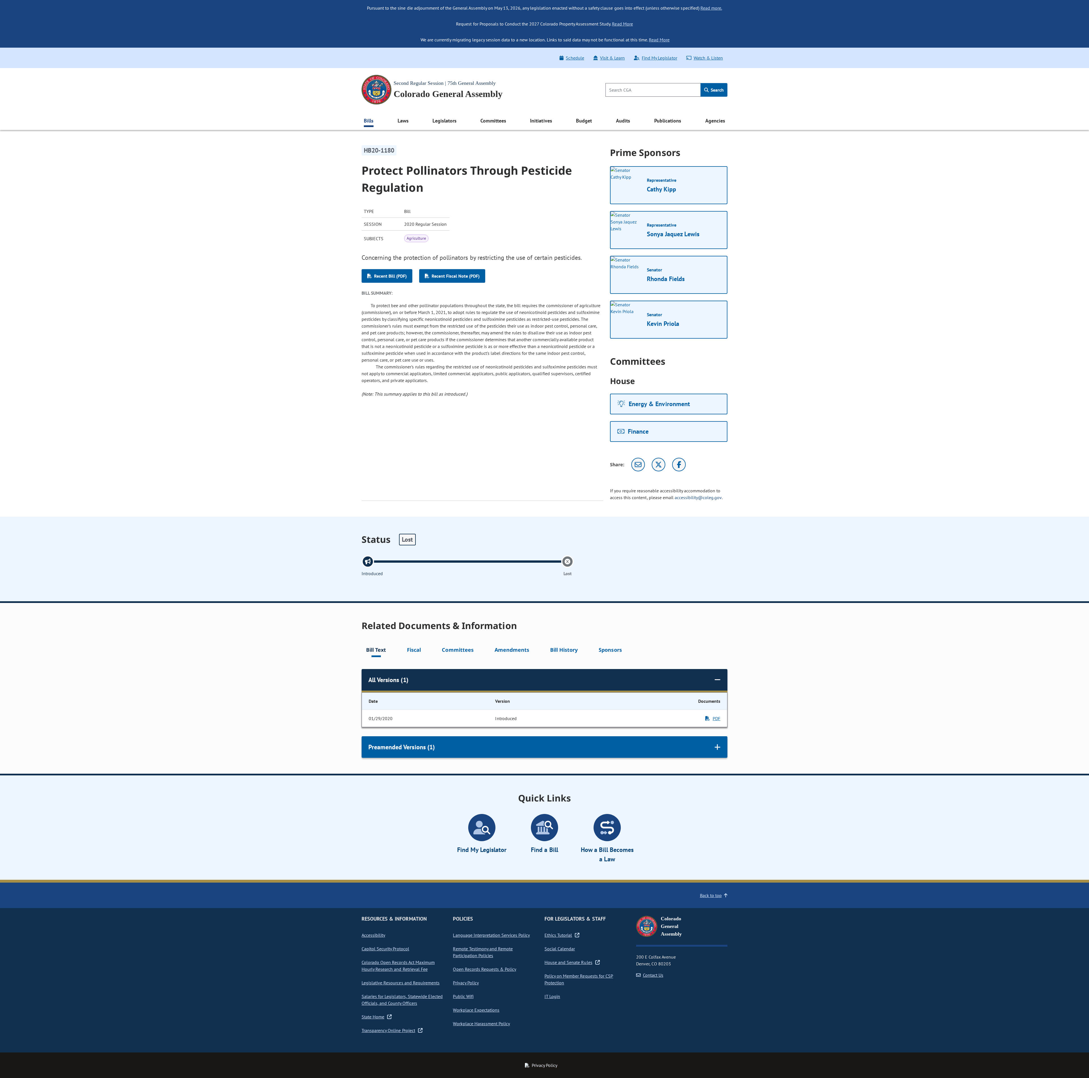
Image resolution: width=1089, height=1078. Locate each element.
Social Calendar (559, 949)
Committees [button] (493, 120)
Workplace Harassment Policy (481, 1023)
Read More (622, 24)
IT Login (552, 996)
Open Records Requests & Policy (484, 969)
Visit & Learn (612, 58)
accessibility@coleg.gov (698, 497)
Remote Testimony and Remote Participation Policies (483, 952)
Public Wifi (463, 996)
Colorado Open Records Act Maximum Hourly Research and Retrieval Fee (398, 965)
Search (717, 90)
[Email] (638, 464)
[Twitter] (658, 464)
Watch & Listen (708, 58)
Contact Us (653, 975)
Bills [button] (368, 120)
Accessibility (373, 935)
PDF (716, 718)
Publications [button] (667, 120)
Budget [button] (584, 120)
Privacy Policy (465, 983)
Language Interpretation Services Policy (491, 935)
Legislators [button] (444, 120)
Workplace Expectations (476, 1010)
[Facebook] (679, 464)
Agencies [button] (715, 120)
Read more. (711, 8)
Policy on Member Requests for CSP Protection (578, 979)
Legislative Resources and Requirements (401, 983)
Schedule (575, 58)
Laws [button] (403, 120)
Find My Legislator (659, 58)
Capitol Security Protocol (385, 949)
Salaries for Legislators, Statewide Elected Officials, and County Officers (402, 999)
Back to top (711, 895)
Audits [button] (623, 120)
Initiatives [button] (541, 120)
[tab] (376, 651)
